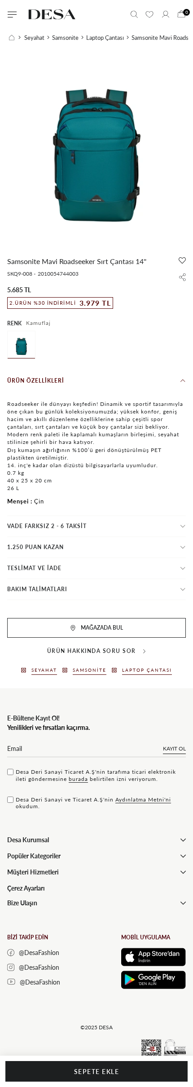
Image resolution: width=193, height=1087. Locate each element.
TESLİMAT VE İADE (34, 568)
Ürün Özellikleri (35, 380)
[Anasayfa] (15, 38)
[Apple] (153, 957)
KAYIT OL (174, 748)
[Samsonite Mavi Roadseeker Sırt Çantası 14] (21, 345)
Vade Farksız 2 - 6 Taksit (47, 526)
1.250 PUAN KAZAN (35, 547)
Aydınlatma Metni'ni (143, 799)
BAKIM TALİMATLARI (37, 589)
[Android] (153, 980)
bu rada (78, 779)
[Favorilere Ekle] (182, 260)
